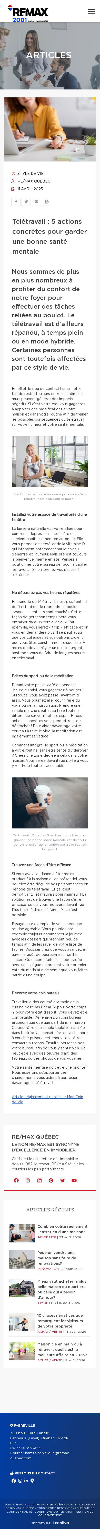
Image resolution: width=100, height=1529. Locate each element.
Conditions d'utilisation (54, 1512)
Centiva (61, 1522)
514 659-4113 (30, 1448)
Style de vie (30, 174)
